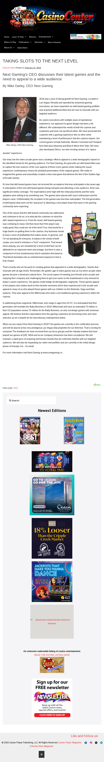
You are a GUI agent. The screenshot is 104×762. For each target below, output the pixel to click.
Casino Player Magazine (69, 742)
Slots (16, 388)
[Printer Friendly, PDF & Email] (96, 385)
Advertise (39, 42)
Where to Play (10, 42)
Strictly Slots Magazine (42, 746)
